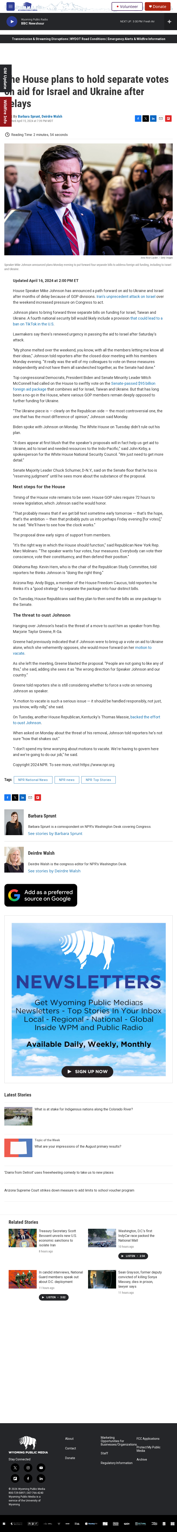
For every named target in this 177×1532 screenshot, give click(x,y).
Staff (104, 1453)
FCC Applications (148, 1438)
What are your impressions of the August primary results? (78, 1146)
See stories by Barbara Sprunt (55, 833)
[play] (11, 21)
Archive (142, 1459)
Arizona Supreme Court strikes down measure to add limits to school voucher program (69, 1190)
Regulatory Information (117, 1463)
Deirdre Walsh (52, 116)
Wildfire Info (5, 112)
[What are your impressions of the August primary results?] (18, 1148)
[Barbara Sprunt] (14, 822)
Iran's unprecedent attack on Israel (125, 296)
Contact (70, 1448)
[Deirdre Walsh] (14, 860)
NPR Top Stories (98, 780)
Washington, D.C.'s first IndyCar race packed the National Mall (136, 1236)
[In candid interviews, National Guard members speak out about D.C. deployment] (23, 1279)
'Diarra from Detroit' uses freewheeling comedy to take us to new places (59, 1172)
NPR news (67, 780)
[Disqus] (88, 1365)
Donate (159, 6)
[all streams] (170, 21)
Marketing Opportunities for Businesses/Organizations (117, 1441)
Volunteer (129, 6)
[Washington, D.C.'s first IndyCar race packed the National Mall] (102, 1238)
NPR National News (33, 780)
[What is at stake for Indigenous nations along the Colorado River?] (18, 1116)
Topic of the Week (47, 1140)
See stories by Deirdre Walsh (54, 870)
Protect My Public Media (148, 1449)
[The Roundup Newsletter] (88, 999)
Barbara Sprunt (29, 116)
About (69, 1438)
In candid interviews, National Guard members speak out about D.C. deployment (61, 1277)
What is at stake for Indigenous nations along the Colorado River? (84, 1109)
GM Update (5, 78)
